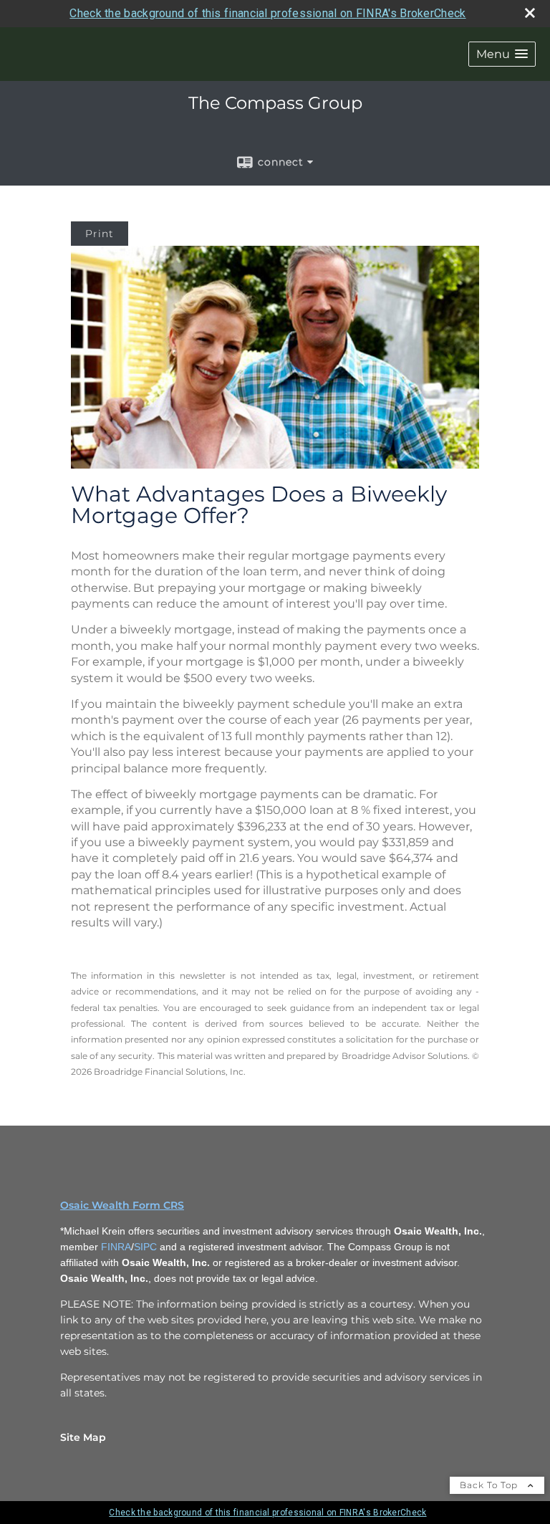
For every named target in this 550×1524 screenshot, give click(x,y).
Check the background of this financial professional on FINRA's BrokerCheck (267, 13)
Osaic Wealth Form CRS (122, 1205)
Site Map (83, 1437)
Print (99, 233)
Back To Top (490, 1485)
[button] (502, 54)
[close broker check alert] (530, 13)
